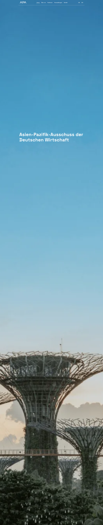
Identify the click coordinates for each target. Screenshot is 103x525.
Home (38, 2)
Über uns (43, 2)
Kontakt (65, 2)
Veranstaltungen (58, 2)
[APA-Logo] (23, 2)
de (79, 2)
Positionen (50, 2)
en (82, 2)
